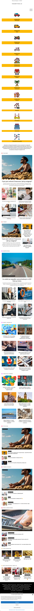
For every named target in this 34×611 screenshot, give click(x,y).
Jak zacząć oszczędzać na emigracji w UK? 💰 (9, 202)
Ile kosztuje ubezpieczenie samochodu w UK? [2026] (8, 301)
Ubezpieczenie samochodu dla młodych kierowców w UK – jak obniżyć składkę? (25, 202)
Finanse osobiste (5, 178)
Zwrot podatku (13, 590)
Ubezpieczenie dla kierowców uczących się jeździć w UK (9, 318)
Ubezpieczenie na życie (7, 585)
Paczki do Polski (6, 589)
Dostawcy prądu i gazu (15, 588)
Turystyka (20, 384)
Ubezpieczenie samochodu (6, 215)
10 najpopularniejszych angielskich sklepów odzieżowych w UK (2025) (25, 337)
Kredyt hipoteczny (27, 589)
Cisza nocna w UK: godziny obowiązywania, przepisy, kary (17, 462)
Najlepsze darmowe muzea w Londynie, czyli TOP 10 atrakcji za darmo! (25, 421)
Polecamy (9, 178)
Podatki (4, 510)
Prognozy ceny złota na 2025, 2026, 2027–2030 (6, 559)
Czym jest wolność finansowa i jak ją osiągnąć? (17, 181)
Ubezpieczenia (4, 298)
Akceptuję (17, 602)
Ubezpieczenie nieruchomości (25, 585)
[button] (32, 594)
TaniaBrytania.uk (17, 3)
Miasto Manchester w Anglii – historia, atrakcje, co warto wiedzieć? (25, 405)
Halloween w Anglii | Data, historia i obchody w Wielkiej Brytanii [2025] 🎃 (6, 578)
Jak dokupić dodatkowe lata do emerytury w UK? (15, 534)
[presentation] (2, 557)
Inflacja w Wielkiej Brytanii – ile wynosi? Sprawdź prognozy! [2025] (17, 561)
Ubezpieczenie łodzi (8, 587)
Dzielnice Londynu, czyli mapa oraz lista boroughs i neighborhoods (9, 388)
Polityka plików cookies (12, 609)
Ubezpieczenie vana (20, 584)
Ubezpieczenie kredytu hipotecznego (23, 587)
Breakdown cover (14, 587)
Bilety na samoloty (15, 589)
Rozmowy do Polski (27, 588)
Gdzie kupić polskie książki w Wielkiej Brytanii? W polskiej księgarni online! (25, 369)
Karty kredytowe (10, 502)
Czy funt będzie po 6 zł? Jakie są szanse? (27, 561)
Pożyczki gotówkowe (19, 590)
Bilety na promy (20, 589)
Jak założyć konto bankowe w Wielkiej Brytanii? (27, 246)
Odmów (17, 604)
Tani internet (17, 120)
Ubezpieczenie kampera (14, 586)
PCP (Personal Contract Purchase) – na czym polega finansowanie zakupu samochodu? (25, 318)
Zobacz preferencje (17, 607)
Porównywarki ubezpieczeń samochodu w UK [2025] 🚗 (9, 218)
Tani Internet (22, 588)
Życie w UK (16, 178)
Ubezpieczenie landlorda (7, 588)
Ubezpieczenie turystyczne (16, 585)
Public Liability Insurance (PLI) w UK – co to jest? (25, 301)
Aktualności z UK (20, 592)
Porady (13, 178)
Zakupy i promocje (21, 333)
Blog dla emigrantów (14, 592)
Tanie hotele (17, 130)
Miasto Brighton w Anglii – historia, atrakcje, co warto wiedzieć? (9, 421)
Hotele (10, 589)
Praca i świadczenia (21, 215)
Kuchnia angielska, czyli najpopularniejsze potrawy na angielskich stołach (17, 578)
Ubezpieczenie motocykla (28, 584)
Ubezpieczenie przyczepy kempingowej (25, 586)
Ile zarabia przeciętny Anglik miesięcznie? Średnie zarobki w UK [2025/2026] (25, 218)
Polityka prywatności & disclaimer (20, 609)
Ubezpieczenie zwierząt (6, 586)
